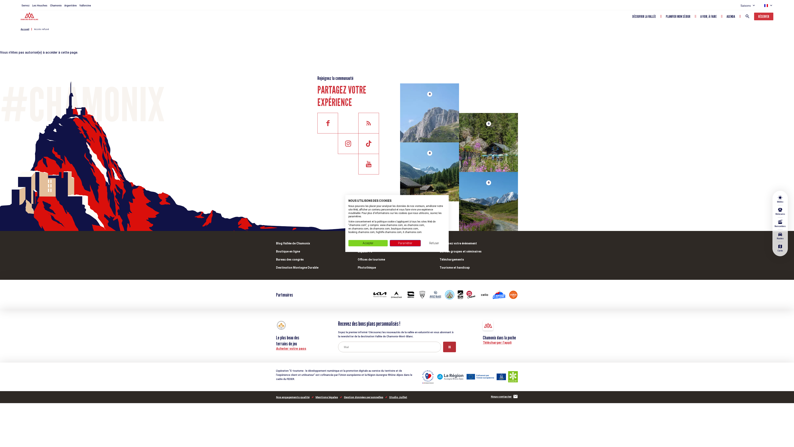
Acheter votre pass (291, 349)
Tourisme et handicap (455, 267)
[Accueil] (30, 16)
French (766, 5)
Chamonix (56, 5)
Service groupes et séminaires (461, 251)
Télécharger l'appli (497, 343)
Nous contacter (501, 396)
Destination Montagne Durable (297, 267)
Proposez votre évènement (458, 243)
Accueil (25, 29)
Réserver (763, 16)
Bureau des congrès (290, 259)
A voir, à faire (708, 16)
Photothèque (367, 267)
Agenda (731, 16)
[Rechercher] (747, 16)
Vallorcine (85, 5)
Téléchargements (452, 259)
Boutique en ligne (288, 251)
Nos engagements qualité (293, 397)
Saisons (745, 5)
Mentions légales (327, 397)
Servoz (26, 5)
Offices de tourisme (371, 259)
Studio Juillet (398, 397)
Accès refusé (41, 29)
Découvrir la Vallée (644, 16)
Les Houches (39, 5)
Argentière (70, 5)
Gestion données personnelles (363, 397)
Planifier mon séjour (678, 16)
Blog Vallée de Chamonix (293, 243)
